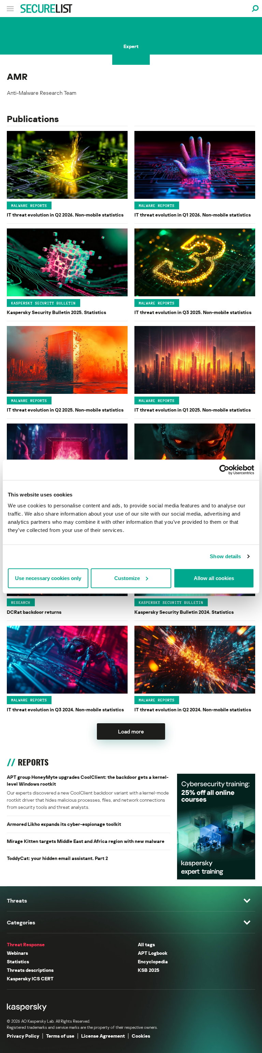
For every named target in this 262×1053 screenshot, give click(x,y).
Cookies (141, 1036)
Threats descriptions (30, 970)
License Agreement (103, 1036)
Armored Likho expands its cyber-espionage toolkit (64, 824)
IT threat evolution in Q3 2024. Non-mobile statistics (65, 709)
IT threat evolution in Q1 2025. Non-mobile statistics (192, 410)
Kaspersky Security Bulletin (43, 303)
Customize (127, 578)
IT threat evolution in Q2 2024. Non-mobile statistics (192, 709)
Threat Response (26, 944)
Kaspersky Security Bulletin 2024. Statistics (184, 612)
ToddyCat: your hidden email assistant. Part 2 (57, 858)
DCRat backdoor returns (34, 612)
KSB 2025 (148, 970)
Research (20, 602)
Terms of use (60, 1036)
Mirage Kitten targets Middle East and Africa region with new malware (85, 841)
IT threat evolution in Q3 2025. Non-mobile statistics (192, 312)
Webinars (17, 953)
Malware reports (29, 205)
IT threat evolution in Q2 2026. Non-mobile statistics (65, 215)
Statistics (18, 961)
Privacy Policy (23, 1036)
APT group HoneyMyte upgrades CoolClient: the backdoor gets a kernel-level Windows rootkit (88, 780)
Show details (225, 556)
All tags (146, 944)
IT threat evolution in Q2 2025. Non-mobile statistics (65, 410)
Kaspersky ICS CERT (30, 978)
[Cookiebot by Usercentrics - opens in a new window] (224, 470)
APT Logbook (153, 953)
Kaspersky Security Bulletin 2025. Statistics (56, 312)
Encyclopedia (153, 961)
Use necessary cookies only (48, 578)
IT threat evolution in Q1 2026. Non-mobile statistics (192, 215)
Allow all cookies (214, 578)
